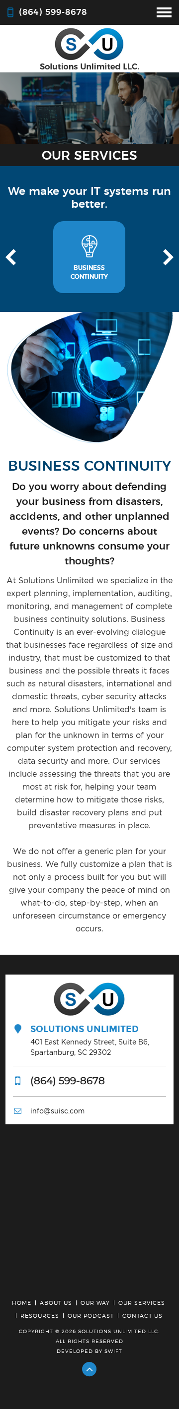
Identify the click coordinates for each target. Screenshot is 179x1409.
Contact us (142, 1315)
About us (56, 1302)
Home (21, 1302)
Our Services (141, 1302)
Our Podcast (91, 1315)
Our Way (95, 1302)
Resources (39, 1315)
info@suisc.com (57, 1111)
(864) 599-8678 (53, 12)
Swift (113, 1350)
